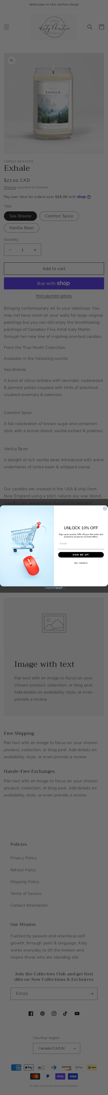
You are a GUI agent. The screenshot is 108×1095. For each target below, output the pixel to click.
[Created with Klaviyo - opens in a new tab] (54, 588)
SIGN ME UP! (81, 554)
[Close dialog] (105, 508)
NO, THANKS (81, 563)
